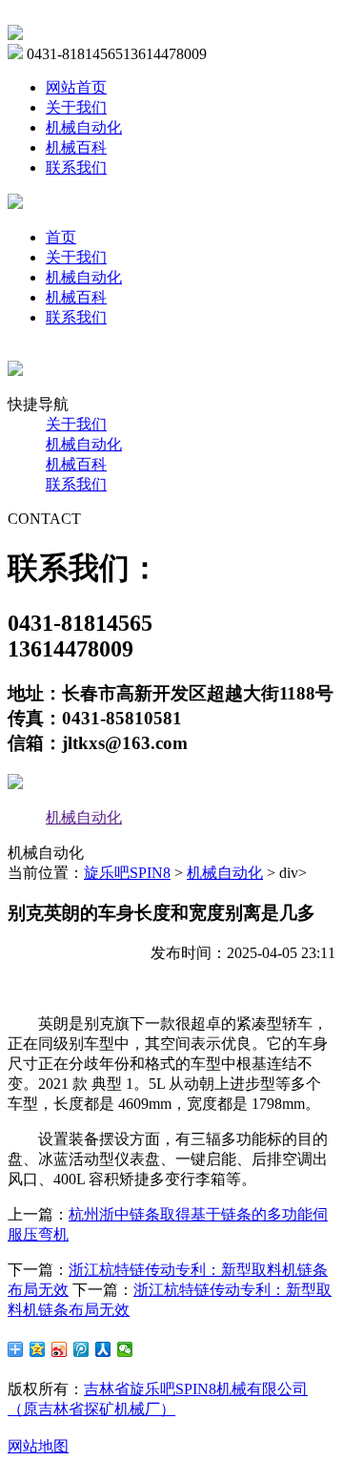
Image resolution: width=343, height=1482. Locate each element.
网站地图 (38, 1446)
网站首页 (76, 87)
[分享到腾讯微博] (81, 1349)
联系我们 (76, 167)
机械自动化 (84, 127)
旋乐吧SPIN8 (127, 873)
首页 (61, 237)
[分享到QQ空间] (38, 1349)
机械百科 (76, 147)
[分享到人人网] (103, 1349)
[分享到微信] (125, 1349)
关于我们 (76, 107)
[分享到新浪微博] (59, 1349)
